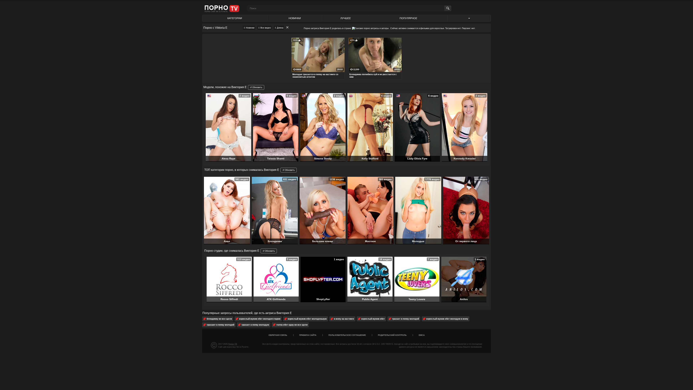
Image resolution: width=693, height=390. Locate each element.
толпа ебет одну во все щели (292, 325)
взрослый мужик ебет (373, 319)
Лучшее (345, 18)
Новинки (295, 18)
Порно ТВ (232, 344)
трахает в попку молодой (405, 319)
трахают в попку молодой (220, 325)
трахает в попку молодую (255, 325)
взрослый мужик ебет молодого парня (259, 319)
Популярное (408, 18)
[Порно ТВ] (222, 8)
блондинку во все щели (219, 319)
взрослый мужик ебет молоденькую (307, 319)
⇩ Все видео (264, 28)
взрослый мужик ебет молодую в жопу (447, 319)
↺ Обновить (256, 87)
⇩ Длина (278, 28)
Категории (234, 18)
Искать (447, 8)
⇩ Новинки (248, 28)
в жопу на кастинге (344, 319)
